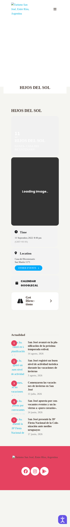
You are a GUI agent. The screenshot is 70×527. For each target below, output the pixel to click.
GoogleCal (29, 285)
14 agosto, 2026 (35, 353)
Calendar (28, 281)
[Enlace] (55, 9)
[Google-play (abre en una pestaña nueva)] (44, 471)
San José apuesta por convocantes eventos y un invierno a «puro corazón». (43, 404)
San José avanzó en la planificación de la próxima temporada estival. (43, 346)
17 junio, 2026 (35, 434)
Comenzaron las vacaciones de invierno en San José (42, 386)
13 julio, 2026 (35, 394)
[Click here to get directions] (49, 301)
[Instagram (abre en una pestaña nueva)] (35, 471)
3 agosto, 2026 (35, 375)
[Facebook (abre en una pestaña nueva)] (25, 471)
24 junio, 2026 (35, 412)
